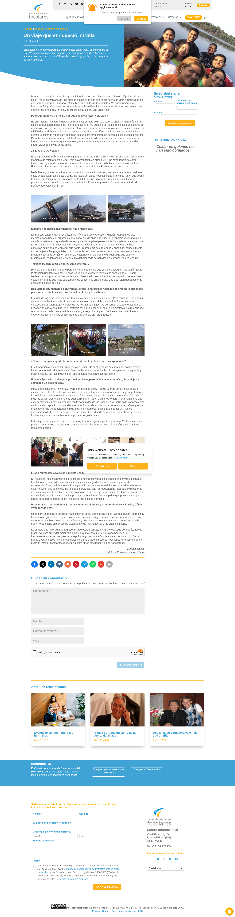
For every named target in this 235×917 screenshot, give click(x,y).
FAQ (140, 911)
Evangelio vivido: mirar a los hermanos (53, 734)
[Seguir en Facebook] (59, 4)
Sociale (64, 28)
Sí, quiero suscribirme (180, 123)
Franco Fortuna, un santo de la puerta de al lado (115, 734)
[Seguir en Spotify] (82, 4)
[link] (34, 564)
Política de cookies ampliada (73, 879)
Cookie (106, 911)
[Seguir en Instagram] (65, 4)
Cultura (28, 28)
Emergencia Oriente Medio (146, 769)
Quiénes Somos (75, 17)
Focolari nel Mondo (46, 28)
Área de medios (188, 5)
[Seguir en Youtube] (76, 4)
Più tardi (124, 18)
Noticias (173, 17)
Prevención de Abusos (160, 5)
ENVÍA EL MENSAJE (107, 887)
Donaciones (193, 17)
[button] (204, 773)
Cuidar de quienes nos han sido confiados (176, 148)
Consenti (141, 18)
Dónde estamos (152, 17)
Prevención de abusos (124, 911)
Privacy (96, 911)
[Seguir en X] (71, 4)
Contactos (203, 5)
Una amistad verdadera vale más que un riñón (175, 734)
